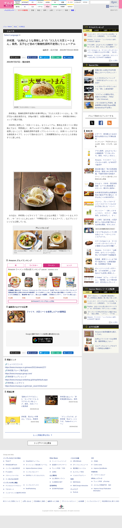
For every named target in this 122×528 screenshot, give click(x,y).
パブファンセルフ (99, 475)
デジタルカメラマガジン (13, 485)
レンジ (69, 265)
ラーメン (51, 265)
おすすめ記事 (94, 327)
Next (75, 285)
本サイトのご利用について (11, 501)
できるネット (10, 489)
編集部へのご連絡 (53, 501)
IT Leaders (9, 472)
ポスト (17, 57)
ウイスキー (33, 265)
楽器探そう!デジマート (59, 465)
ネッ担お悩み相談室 (12, 479)
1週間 (105, 30)
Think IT (8, 461)
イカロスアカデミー (79, 475)
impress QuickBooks (100, 468)
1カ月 (114, 30)
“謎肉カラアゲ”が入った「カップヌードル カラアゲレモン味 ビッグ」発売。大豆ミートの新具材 (29, 401)
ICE (92, 458)
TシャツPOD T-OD (58, 468)
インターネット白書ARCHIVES (16, 493)
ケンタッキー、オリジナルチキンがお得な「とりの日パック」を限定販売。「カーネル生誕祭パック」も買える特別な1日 (102, 36)
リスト (24, 57)
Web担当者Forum (11, 465)
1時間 (87, 30)
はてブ (46, 57)
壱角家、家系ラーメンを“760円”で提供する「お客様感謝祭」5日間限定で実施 (106, 261)
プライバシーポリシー (69, 501)
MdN (72, 479)
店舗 (32, 10)
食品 (38, 10)
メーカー (59, 10)
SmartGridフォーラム (33, 461)
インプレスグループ (93, 501)
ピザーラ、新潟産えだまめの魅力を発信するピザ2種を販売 (106, 136)
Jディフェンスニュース (80, 465)
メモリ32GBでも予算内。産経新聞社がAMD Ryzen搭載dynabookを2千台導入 (105, 105)
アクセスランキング (96, 27)
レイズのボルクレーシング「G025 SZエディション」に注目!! (106, 80)
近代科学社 (53, 485)
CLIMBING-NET (57, 482)
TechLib (75, 492)
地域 (66, 10)
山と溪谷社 (53, 475)
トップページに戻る (42, 443)
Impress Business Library (34, 468)
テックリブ (74, 489)
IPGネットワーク (96, 478)
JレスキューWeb (78, 472)
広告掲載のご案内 (39, 501)
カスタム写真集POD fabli (102, 485)
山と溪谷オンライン (58, 478)
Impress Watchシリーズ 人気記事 (101, 289)
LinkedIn (69, 57)
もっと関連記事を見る (41, 435)
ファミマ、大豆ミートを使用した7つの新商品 (46, 312)
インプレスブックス (32, 485)
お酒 (51, 10)
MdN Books (76, 482)
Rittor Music (54, 458)
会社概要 (81, 501)
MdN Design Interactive (80, 485)
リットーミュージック (59, 461)
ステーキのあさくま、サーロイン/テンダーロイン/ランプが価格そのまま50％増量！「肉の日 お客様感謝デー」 (102, 52)
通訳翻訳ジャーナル (79, 468)
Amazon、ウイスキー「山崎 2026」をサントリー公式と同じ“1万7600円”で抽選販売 (105, 252)
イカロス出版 (75, 458)
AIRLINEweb (77, 461)
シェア (34, 57)
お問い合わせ (27, 501)
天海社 (96, 461)
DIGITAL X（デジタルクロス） (35, 475)
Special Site (93, 65)
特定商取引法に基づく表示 (110, 501)
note (58, 57)
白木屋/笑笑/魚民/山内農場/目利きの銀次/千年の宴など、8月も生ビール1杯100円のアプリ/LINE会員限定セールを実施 (106, 197)
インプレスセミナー (32, 472)
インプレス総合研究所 (13, 468)
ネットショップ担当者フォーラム (36, 465)
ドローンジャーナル (12, 475)
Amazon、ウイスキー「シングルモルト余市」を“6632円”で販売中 (106, 162)
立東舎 (54, 472)
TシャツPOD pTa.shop (101, 481)
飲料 (44, 10)
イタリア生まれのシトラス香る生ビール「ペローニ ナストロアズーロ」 (106, 234)
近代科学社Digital (57, 488)
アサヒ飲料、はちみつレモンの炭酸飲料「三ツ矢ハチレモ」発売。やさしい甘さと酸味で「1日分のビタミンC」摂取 (102, 47)
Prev (10, 285)
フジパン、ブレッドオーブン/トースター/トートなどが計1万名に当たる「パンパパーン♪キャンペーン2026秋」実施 (105, 206)
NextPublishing (31, 488)
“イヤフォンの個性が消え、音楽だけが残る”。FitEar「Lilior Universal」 (105, 96)
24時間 (96, 30)
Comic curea (98, 465)
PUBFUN (94, 472)
